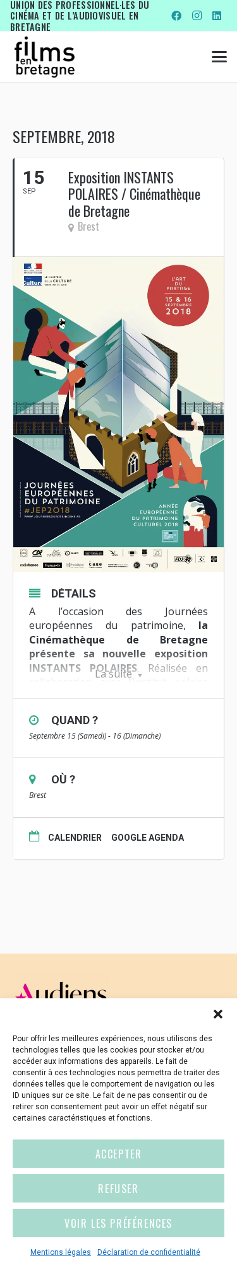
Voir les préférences (118, 1223)
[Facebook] (176, 16)
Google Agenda (147, 838)
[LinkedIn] (217, 16)
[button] (218, 1014)
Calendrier (75, 838)
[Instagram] (196, 16)
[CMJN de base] (44, 57)
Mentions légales (60, 1252)
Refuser (118, 1188)
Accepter (118, 1154)
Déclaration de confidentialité (148, 1252)
